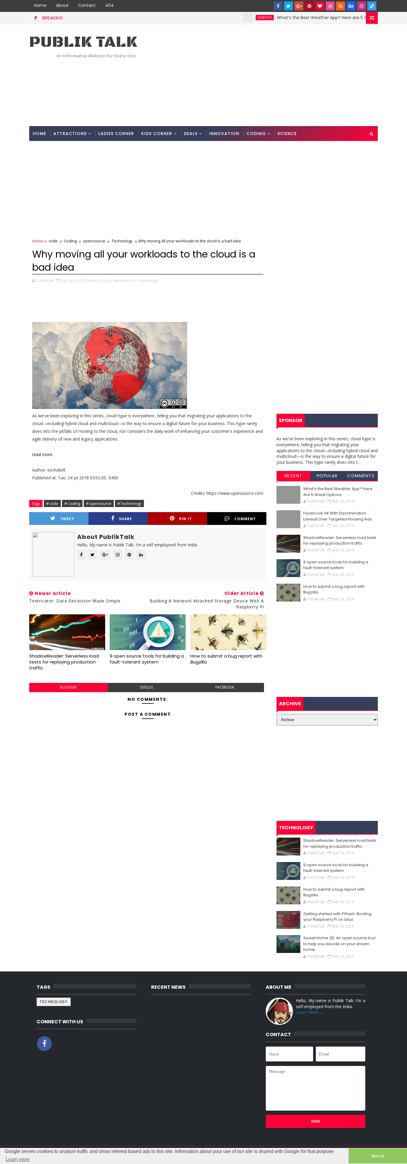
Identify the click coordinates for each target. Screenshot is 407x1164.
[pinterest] (309, 5)
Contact (87, 5)
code (53, 241)
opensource (94, 241)
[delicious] (371, 5)
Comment (245, 518)
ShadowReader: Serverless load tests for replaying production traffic (64, 662)
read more (42, 454)
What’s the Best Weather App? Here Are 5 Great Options (317, 18)
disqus (146, 687)
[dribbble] (330, 5)
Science (287, 134)
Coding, (105, 280)
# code (52, 503)
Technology (122, 241)
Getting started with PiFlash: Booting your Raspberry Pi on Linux (337, 917)
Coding (256, 134)
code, (93, 280)
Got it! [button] (378, 1156)
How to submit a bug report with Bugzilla (226, 659)
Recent (293, 476)
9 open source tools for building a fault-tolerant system (147, 659)
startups (246, 18)
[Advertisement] (269, 75)
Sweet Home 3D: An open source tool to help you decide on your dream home (339, 943)
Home (40, 5)
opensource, (124, 280)
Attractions (70, 134)
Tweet (67, 518)
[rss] (340, 5)
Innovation (224, 134)
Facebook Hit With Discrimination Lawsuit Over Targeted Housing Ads (337, 516)
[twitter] (288, 5)
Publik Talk (83, 42)
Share (125, 518)
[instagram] (361, 5)
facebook (224, 687)
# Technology (129, 503)
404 (109, 5)
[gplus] (298, 5)
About (62, 5)
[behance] (351, 5)
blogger (68, 687)
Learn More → (310, 1012)
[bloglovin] (319, 5)
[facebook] (278, 5)
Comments (361, 476)
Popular (327, 476)
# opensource (98, 503)
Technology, (148, 280)
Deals (191, 134)
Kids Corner (156, 134)
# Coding (72, 503)
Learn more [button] (18, 1159)
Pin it (185, 518)
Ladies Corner (116, 134)
